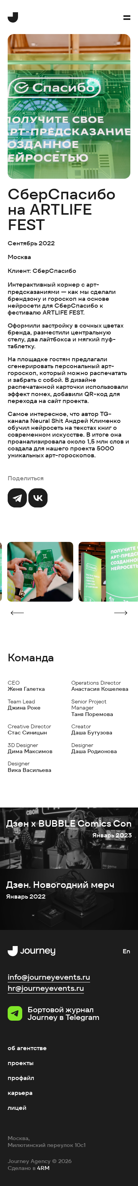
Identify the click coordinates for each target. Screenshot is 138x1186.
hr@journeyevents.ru (46, 988)
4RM (43, 1168)
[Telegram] (17, 497)
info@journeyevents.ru (49, 977)
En (126, 951)
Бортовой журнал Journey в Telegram (63, 1013)
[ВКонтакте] (38, 497)
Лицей (17, 1108)
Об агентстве (27, 1048)
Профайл (21, 1078)
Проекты (21, 1063)
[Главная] (13, 17)
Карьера (20, 1093)
